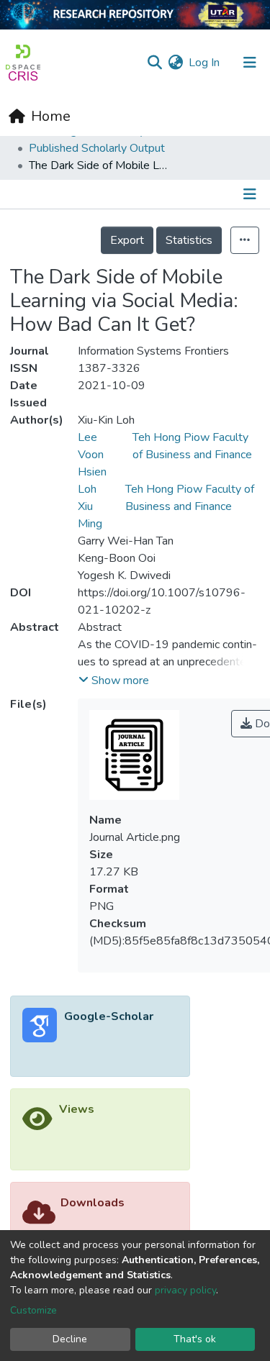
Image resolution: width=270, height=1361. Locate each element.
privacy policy (185, 1290)
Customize (33, 1310)
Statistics (189, 240)
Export (127, 240)
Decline (70, 1339)
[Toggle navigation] (250, 62)
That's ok (195, 1339)
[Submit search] (154, 62)
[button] (175, 62)
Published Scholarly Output (97, 148)
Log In (205, 62)
